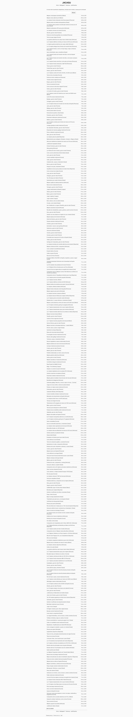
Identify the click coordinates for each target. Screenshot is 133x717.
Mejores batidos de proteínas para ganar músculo (58, 284)
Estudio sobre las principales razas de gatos (57, 645)
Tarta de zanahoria (51, 84)
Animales (70, 267)
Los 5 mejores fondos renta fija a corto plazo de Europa (59, 61)
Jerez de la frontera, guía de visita (54, 595)
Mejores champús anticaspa (53, 457)
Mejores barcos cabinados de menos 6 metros (57, 542)
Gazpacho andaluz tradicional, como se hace (57, 699)
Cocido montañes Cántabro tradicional (55, 393)
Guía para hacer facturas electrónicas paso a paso (58, 455)
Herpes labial (50, 435)
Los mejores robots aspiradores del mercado (57, 425)
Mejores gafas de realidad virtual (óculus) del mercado (59, 378)
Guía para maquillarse (52, 478)
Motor (64, 15)
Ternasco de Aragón (51, 400)
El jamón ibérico (50, 251)
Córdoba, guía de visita (52, 223)
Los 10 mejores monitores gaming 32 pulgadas (57, 304)
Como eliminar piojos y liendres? (54, 567)
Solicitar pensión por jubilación (53, 432)
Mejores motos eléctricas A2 (53, 17)
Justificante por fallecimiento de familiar (56, 592)
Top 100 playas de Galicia (52, 178)
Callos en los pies (51, 547)
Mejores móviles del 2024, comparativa (55, 246)
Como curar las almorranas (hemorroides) (56, 152)
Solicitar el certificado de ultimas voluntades (57, 492)
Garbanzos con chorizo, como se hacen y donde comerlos (60, 672)
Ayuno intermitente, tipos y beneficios (55, 52)
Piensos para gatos (51, 629)
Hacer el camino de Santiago (53, 510)
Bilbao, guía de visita (51, 405)
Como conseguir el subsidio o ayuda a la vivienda (58, 627)
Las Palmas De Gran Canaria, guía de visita (56, 150)
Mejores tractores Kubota (52, 314)
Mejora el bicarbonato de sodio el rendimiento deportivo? (60, 656)
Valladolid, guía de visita (52, 412)
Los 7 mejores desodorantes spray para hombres (58, 309)
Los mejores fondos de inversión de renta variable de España (60, 512)
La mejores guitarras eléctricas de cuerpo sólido (57, 44)
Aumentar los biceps (51, 330)
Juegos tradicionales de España (54, 189)
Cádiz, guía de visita (51, 159)
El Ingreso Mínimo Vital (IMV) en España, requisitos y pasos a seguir (62, 257)
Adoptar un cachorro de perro (53, 368)
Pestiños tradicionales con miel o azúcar (56, 352)
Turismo (59, 32)
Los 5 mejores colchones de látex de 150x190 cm (58, 556)
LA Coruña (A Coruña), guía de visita (55, 91)
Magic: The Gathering (52, 366)
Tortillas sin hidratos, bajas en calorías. (55, 617)
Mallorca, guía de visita (52, 119)
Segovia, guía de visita (52, 485)
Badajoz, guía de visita (52, 99)
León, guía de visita (51, 155)
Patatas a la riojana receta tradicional (55, 387)
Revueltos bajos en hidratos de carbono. (56, 553)
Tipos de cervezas (51, 636)
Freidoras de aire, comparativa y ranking (56, 462)
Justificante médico (51, 705)
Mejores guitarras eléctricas (53, 355)
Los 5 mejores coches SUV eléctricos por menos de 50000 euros (61, 93)
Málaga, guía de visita (52, 108)
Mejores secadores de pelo (53, 207)
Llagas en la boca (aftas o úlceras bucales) (56, 384)
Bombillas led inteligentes (52, 380)
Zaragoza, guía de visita (52, 175)
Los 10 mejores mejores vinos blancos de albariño (58, 588)
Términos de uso (56, 715)
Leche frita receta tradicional (53, 96)
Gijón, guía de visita (51, 134)
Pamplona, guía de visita (52, 115)
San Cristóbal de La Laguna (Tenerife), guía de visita (59, 205)
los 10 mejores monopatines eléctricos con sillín (57, 416)
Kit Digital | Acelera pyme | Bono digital (55, 608)
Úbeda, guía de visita (51, 191)
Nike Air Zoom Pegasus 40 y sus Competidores (57, 535)
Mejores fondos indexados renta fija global (56, 288)
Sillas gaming (50, 148)
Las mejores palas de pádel (53, 136)
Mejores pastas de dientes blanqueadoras (56, 22)
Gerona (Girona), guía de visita (53, 323)
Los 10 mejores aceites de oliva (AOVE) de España (58, 583)
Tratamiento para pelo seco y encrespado (56, 499)
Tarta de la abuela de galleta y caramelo (56, 441)
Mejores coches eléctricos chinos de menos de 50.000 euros (60, 302)
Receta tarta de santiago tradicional (55, 654)
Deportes (62, 136)
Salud (67, 22)
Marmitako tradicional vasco (53, 604)
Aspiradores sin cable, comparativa (55, 444)
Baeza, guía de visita (51, 194)
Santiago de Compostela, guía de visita (55, 241)
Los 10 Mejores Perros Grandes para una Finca (57, 267)
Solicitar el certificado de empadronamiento (56, 602)
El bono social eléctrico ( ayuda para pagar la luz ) (58, 620)
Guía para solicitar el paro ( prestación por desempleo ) (59, 508)
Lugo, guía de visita (51, 173)
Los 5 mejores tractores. (52, 279)
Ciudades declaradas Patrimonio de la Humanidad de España (60, 261)
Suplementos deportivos (52, 631)
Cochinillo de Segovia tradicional (54, 362)
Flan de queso (50, 473)
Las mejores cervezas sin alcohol (54, 30)
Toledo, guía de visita (51, 239)
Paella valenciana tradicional (53, 675)
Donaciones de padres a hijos (53, 112)
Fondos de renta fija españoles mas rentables (57, 35)
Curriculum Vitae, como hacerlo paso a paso (57, 638)
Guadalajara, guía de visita (53, 563)
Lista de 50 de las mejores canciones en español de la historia (61, 677)
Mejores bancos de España (53, 451)
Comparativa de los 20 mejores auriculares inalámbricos (59, 467)
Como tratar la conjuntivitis (53, 613)
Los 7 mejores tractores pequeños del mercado (57, 320)
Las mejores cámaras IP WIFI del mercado (56, 476)
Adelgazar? (62, 5)
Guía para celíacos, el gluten (53, 464)
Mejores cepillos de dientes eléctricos (55, 182)
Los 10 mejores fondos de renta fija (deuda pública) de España (61, 573)
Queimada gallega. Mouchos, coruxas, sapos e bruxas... (59, 382)
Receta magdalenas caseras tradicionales (56, 341)
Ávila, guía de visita (51, 483)
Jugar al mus (50, 606)
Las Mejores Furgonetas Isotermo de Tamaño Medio (58, 652)
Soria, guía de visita (51, 590)
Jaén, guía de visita (51, 106)
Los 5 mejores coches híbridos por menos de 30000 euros (60, 579)
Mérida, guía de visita (51, 460)
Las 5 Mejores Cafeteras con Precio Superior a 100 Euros (60, 533)
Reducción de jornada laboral (53, 332)
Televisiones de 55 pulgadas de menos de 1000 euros (59, 403)
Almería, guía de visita (52, 586)
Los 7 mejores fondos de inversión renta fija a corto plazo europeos (62, 57)
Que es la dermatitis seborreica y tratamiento (57, 423)
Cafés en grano (50, 253)
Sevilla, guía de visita (51, 357)
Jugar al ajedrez (50, 196)
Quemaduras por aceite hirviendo (54, 180)
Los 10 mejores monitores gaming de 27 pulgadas (58, 419)
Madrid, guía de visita (52, 350)
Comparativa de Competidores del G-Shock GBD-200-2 (59, 523)
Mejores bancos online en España (54, 661)
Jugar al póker (50, 198)
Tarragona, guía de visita (52, 187)
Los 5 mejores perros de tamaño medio (55, 298)
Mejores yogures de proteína (53, 703)
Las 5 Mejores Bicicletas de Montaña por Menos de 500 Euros (61, 525)
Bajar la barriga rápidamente (53, 496)
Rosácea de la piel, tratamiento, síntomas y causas (58, 446)
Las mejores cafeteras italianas (54, 286)
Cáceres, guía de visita (52, 232)
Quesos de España (51, 691)
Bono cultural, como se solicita (53, 200)
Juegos (63, 189)
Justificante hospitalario (52, 143)
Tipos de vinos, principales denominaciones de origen (59, 633)
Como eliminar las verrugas (53, 453)
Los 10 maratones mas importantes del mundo (57, 640)
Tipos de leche (50, 701)
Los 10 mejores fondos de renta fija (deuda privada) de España (61, 569)
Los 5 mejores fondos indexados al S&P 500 (57, 63)
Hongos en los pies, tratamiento (54, 166)
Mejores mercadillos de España (54, 414)
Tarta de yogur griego (52, 37)
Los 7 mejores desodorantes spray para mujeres (58, 551)
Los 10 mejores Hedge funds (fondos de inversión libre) (59, 46)
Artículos (67, 28)
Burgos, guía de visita (52, 82)
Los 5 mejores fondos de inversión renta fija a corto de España (61, 54)
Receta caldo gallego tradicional (54, 336)
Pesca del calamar (51, 670)
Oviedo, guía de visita (52, 348)
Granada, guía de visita (52, 235)
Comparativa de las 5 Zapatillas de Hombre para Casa (59, 275)
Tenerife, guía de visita (52, 316)
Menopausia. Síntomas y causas (54, 668)
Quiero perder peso (51, 649)
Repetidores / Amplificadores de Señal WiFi (56, 624)
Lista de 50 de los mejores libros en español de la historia (60, 269)
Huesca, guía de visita (52, 70)
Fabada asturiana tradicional (53, 221)
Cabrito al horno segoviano (53, 318)
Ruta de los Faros (51, 255)
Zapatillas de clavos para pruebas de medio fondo (58, 168)
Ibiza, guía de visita (51, 212)
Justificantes (74, 5)
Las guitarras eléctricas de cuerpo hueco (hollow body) (59, 39)
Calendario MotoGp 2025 (52, 391)
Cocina (63, 30)
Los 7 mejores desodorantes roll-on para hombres (58, 681)
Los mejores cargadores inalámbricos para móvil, (58, 540)
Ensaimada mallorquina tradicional (54, 117)
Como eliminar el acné (52, 439)
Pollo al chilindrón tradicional (53, 132)
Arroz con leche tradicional (53, 688)
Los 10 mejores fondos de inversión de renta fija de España (60, 103)
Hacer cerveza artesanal (52, 469)
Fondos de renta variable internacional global (57, 659)
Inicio (57, 5)
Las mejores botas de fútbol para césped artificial (58, 295)
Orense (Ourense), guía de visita (54, 146)
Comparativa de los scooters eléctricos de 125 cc (58, 696)
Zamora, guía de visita (52, 565)
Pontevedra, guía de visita (53, 389)
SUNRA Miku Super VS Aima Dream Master (56, 487)
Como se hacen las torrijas (53, 171)
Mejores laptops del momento (53, 216)
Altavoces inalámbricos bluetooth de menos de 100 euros (60, 141)
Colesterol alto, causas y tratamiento (55, 162)
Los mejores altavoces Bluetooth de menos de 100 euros (59, 430)
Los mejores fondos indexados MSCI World (56, 679)
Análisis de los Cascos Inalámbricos (55, 516)
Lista (74, 269)
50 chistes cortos (51, 520)
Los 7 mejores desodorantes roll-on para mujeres (58, 307)
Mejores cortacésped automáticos (54, 15)
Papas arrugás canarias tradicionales (55, 665)
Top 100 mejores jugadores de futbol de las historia (58, 597)
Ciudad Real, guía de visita (53, 68)
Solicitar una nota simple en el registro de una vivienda (59, 214)
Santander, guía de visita (52, 599)
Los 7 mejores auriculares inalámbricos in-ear (57, 560)
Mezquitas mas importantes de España (55, 396)
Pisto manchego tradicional (53, 686)
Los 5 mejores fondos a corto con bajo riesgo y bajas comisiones (61, 48)
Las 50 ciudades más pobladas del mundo (56, 264)
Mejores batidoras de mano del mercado (56, 343)
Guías (62, 112)
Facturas (68, 5)
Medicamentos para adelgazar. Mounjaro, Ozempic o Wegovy (61, 139)
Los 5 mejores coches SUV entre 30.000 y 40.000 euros (59, 72)
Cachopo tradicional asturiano (53, 346)
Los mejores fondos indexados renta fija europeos (58, 20)
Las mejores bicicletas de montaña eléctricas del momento (60, 244)
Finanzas (72, 20)
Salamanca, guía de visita (52, 228)
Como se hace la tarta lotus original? (55, 86)
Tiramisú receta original (52, 79)
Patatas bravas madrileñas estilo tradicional (56, 409)
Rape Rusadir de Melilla (52, 364)
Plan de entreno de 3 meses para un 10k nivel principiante (60, 505)
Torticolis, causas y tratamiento (54, 339)
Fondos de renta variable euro (53, 77)
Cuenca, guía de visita (52, 448)
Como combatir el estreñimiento (54, 248)
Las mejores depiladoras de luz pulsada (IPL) (57, 371)
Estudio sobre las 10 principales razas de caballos (58, 647)
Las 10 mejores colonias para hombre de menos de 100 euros (61, 122)
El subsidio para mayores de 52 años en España (57, 237)
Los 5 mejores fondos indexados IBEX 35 (56, 558)
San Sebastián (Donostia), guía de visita (56, 127)
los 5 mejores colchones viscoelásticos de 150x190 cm (59, 643)
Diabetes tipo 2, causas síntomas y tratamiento (57, 300)
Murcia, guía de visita (51, 164)
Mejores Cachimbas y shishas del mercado (56, 663)
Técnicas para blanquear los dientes (55, 407)
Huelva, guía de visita (51, 88)
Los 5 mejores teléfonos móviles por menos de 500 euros (60, 41)
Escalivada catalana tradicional (54, 375)
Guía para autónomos (51, 230)
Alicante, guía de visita (52, 32)
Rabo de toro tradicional (52, 184)
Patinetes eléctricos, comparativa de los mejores (58, 480)
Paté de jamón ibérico (52, 110)
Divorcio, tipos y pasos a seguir (54, 327)
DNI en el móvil (50, 537)
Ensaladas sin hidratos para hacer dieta (56, 437)
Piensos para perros (51, 503)
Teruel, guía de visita (51, 66)
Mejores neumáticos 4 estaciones (54, 359)
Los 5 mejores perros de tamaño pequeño (56, 277)
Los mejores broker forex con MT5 (54, 398)
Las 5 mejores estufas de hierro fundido (56, 528)
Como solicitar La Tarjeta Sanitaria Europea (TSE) (58, 471)
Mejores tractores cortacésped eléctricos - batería (58, 325)
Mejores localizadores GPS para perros (55, 28)
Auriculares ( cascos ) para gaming (54, 225)
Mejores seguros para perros (53, 291)
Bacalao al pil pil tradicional (53, 611)
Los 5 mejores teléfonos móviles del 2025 (56, 282)
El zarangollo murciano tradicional (54, 334)
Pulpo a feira (49, 494)
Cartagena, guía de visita (52, 101)
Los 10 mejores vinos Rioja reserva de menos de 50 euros (60, 684)
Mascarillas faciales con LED (53, 428)
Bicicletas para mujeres (52, 489)
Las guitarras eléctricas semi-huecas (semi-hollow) (58, 549)
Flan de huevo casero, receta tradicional (56, 576)
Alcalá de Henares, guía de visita (54, 219)
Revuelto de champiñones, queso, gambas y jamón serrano (60, 210)
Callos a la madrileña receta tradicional (55, 622)
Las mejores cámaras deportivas (54, 544)
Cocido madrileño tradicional (53, 157)
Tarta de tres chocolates (52, 75)
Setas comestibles (51, 421)
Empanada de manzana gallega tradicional (56, 130)
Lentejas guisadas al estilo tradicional (55, 125)
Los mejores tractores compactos (54, 293)
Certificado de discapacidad (53, 501)
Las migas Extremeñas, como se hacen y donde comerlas (60, 615)
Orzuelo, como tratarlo (52, 203)
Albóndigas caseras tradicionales (54, 581)
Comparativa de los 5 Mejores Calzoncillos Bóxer (58, 531)
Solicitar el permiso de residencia (54, 373)
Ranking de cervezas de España (54, 518)
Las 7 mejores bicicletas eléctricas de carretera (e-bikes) (59, 311)
